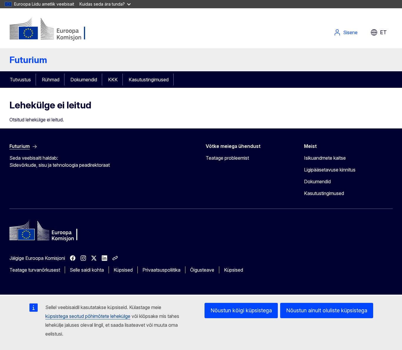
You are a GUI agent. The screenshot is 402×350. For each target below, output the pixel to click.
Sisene (350, 32)
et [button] (383, 32)
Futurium (28, 60)
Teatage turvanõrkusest (34, 270)
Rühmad (50, 79)
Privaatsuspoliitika (161, 270)
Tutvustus (20, 79)
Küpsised (123, 270)
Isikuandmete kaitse (325, 158)
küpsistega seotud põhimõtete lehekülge (87, 316)
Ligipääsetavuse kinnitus (330, 170)
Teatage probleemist (227, 158)
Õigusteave (202, 270)
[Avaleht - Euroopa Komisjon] (56, 29)
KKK (113, 79)
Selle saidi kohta (87, 270)
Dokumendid (83, 79)
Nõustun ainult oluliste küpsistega (326, 310)
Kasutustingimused (149, 79)
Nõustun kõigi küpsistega (241, 310)
